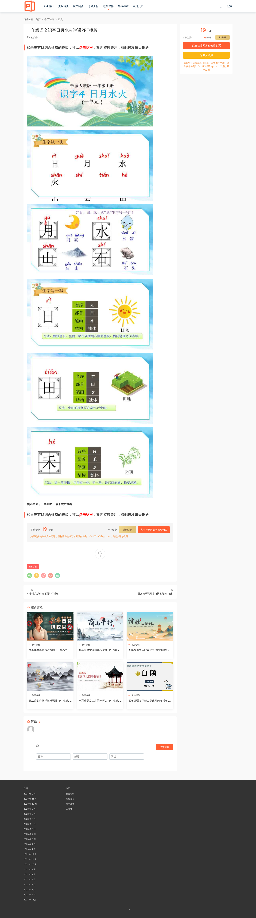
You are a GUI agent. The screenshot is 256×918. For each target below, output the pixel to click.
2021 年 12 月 (30, 899)
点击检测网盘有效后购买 (153, 529)
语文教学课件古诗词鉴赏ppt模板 (155, 593)
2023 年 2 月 (30, 844)
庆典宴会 (78, 6)
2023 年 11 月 (30, 798)
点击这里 (86, 47)
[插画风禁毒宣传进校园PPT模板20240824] (50, 626)
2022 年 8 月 (30, 874)
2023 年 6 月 (30, 824)
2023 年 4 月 (30, 834)
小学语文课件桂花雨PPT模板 (43, 593)
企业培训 (48, 6)
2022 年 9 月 (30, 869)
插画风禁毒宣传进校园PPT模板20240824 (49, 650)
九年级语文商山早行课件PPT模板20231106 (100, 650)
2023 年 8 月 (30, 814)
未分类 (69, 809)
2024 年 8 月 (30, 793)
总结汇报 (93, 6)
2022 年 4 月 (30, 894)
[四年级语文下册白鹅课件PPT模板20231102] (150, 676)
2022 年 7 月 (30, 879)
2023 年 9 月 (30, 809)
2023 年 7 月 (30, 819)
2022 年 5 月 (30, 889)
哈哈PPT (30, 6)
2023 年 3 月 (30, 839)
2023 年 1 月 (30, 849)
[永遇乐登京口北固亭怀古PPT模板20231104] (100, 676)
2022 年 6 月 (30, 884)
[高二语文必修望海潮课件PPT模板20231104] (50, 676)
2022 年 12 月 (30, 854)
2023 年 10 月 (30, 803)
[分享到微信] (29, 575)
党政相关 (63, 6)
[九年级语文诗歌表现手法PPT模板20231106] (150, 626)
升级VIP (127, 529)
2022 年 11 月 (30, 859)
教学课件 (108, 6)
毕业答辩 (123, 6)
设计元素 (138, 6)
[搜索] (221, 6)
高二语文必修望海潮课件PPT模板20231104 (50, 700)
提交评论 (164, 747)
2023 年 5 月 (30, 829)
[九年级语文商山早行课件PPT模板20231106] (100, 626)
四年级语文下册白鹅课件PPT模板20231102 (150, 700)
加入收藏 (207, 55)
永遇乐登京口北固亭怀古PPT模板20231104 (100, 700)
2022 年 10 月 (30, 864)
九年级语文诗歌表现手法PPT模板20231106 (150, 650)
